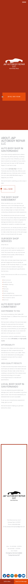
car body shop (12, 168)
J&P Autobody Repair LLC (14, 65)
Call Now (8, 189)
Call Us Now (7, 581)
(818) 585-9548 (14, 97)
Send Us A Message (21, 581)
